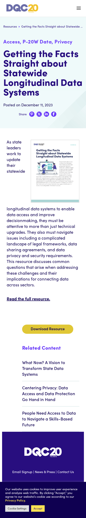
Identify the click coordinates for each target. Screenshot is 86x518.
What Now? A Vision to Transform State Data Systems (43, 368)
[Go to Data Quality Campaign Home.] (23, 8)
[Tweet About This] (39, 114)
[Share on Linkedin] (46, 114)
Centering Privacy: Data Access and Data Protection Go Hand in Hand (48, 393)
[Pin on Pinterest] (31, 114)
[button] (79, 8)
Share (23, 114)
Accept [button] (38, 508)
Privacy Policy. (15, 500)
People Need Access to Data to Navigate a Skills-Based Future (49, 418)
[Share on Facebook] (53, 114)
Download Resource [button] (48, 328)
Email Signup (22, 472)
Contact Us (65, 472)
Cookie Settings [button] (17, 508)
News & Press (45, 472)
